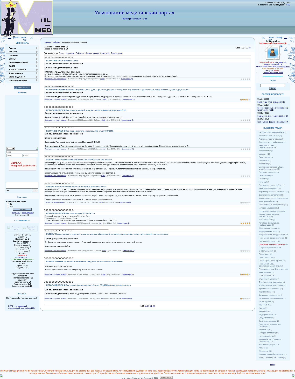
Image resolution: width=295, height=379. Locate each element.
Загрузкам (104, 53)
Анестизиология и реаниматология (266, 146)
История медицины (267, 208)
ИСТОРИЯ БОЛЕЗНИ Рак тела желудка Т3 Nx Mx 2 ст (70, 213)
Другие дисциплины (267, 321)
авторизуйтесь (283, 66)
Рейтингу (80, 53)
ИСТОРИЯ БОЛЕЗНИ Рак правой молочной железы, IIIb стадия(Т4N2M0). (80, 131)
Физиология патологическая (271, 298)
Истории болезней (267, 333)
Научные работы (266, 336)
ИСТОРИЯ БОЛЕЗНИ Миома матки (62, 61)
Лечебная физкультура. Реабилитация (269, 224)
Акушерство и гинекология (54, 202)
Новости (13, 52)
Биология (263, 154)
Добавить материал (18, 80)
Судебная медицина (268, 279)
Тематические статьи (18, 62)
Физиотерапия (265, 302)
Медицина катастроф (268, 231)
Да (11, 204)
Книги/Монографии (267, 345)
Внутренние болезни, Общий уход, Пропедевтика (271, 168)
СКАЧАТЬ (13, 55)
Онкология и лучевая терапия (55, 79)
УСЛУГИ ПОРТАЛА (17, 70)
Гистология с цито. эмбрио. (271, 185)
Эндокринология (266, 314)
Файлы (56, 42)
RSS (288, 5)
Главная (125, 19)
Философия (264, 305)
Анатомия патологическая (270, 139)
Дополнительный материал (271, 354)
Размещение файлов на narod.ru (271, 122)
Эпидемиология (266, 318)
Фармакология (265, 292)
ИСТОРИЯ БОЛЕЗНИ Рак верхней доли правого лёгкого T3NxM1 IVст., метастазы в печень (88, 285)
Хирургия (263, 311)
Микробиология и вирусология (272, 235)
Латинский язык (266, 220)
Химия (262, 308)
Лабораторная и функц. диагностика (269, 215)
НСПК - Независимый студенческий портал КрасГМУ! (22, 307)
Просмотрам (116, 53)
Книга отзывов (16, 73)
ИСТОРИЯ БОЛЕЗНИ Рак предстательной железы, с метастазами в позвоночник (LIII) (86, 110)
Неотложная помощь (268, 241)
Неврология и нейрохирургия (271, 238)
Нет (11, 207)
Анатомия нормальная (269, 136)
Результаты (16, 212)
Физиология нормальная (269, 295)
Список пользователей (273, 72)
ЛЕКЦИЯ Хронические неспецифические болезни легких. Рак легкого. (79, 160)
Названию (70, 53)
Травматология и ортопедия (271, 285)
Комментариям (92, 53)
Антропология (265, 151)
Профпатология (266, 257)
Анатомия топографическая (271, 142)
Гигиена (262, 182)
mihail (102, 79)
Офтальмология (266, 251)
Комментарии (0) (127, 79)
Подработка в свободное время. (271, 116)
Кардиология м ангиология (270, 211)
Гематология (264, 175)
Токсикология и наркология (270, 282)
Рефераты (263, 329)
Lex (102, 298)
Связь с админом (17, 77)
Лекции (262, 348)
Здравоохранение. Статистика (272, 192)
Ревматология (265, 272)
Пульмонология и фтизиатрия (272, 269)
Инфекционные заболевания (271, 205)
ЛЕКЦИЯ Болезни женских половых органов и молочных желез (76, 186)
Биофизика (264, 160)
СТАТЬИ (12, 59)
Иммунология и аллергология (272, 198)
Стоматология (265, 276)
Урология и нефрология (269, 289)
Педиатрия (263, 254)
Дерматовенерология (268, 188)
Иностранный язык (267, 201)
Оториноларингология (268, 248)
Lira (100, 223)
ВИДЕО (12, 66)
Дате (61, 53)
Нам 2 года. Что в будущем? (269, 102)
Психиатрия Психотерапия (270, 261)
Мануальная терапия (268, 228)
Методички (263, 351)
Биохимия (263, 164)
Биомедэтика (264, 157)
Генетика (263, 179)
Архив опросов (27, 212)
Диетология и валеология (270, 195)
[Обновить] (37, 148)
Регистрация (135, 19)
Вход (145, 19)
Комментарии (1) (123, 223)
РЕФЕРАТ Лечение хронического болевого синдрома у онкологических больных (84, 261)
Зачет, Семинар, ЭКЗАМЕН (271, 357)
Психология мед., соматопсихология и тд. (269, 265)
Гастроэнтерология (267, 172)
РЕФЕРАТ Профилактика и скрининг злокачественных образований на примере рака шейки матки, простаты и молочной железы (107, 234)
